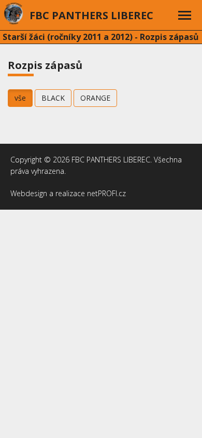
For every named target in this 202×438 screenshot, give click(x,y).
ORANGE (95, 98)
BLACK (53, 98)
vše (20, 98)
